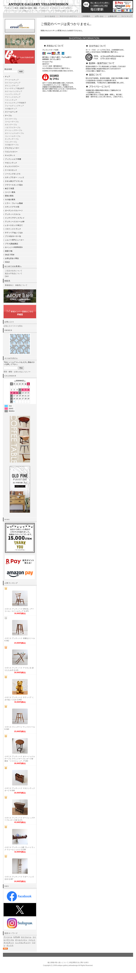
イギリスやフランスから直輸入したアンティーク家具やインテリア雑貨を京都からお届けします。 (42, 11)
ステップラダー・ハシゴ (14, 177)
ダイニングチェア (12, 86)
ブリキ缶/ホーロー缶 (13, 236)
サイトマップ (126, 16)
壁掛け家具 (9, 196)
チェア (7, 77)
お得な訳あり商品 (12, 258)
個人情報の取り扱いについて (58, 962)
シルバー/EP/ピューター (14, 240)
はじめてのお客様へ (13, 266)
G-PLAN (16, 937)
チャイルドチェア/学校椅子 (15, 103)
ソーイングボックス (12, 174)
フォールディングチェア (14, 106)
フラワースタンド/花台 (14, 185)
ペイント (31, 940)
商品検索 (8, 69)
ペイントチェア (11, 100)
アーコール (8, 937)
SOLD (7, 262)
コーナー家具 (10, 192)
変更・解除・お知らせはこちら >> (17, 372)
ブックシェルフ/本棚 (13, 159)
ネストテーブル (11, 125)
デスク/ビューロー (12, 148)
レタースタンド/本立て (14, 225)
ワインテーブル (11, 142)
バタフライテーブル (12, 128)
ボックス (10, 945)
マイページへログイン (68, 16)
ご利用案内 (86, 16)
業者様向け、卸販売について (16, 285)
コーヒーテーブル (12, 122)
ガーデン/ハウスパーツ (14, 211)
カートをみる (50, 16)
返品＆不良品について (13, 273)
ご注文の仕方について (13, 271)
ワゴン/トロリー (11, 152)
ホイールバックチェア (13, 91)
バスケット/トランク (13, 229)
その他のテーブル (12, 145)
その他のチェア (11, 109)
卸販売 (7, 281)
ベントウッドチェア (12, 94)
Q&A (7, 276)
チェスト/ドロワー (12, 166)
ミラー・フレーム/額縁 (14, 203)
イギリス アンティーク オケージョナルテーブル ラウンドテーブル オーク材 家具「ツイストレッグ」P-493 (20, 758)
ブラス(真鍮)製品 (11, 244)
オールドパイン (21, 940)
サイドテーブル (11, 119)
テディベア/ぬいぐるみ (14, 233)
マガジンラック (11, 163)
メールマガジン (11, 358)
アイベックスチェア (12, 97)
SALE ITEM (9, 255)
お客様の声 (112, 16)
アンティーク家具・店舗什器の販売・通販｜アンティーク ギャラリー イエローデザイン (38, 8)
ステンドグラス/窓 (12, 207)
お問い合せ (99, 16)
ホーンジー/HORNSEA (14, 247)
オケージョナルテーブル (14, 133)
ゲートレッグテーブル (13, 130)
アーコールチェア (12, 80)
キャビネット (10, 155)
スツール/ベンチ (11, 112)
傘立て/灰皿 (9, 188)
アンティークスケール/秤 (14, 222)
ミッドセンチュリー (23, 943)
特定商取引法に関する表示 (79, 962)
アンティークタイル (12, 214)
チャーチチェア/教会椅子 (14, 88)
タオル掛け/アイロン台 (14, 181)
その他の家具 (10, 200)
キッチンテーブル (12, 139)
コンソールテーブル (12, 136)
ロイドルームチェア (12, 83)
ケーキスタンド (11, 170)
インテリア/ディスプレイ (14, 218)
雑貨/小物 (8, 251)
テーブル (8, 116)
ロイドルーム (26, 937)
